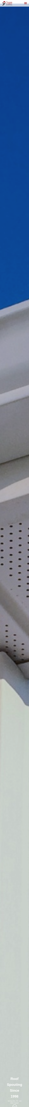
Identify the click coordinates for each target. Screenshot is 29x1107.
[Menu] (25, 3)
